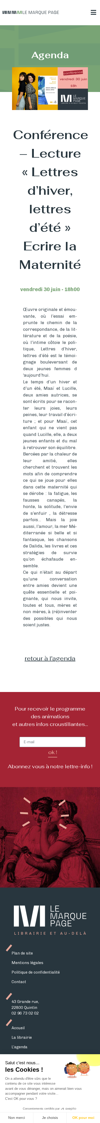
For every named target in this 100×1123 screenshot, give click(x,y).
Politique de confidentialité (36, 972)
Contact (19, 982)
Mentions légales (27, 962)
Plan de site (22, 953)
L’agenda (19, 1047)
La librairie (22, 1037)
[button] (93, 13)
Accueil (18, 1028)
